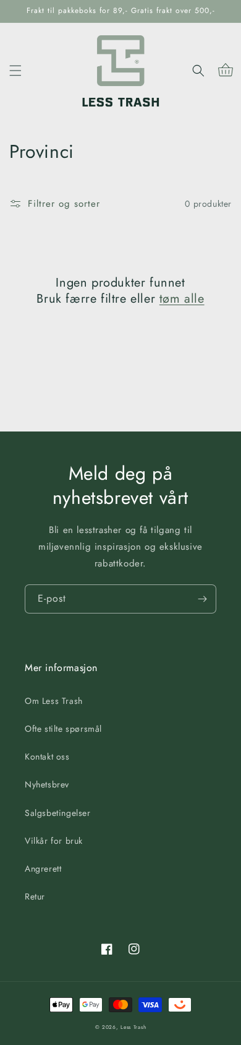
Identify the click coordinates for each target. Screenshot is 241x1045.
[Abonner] (202, 599)
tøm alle (182, 299)
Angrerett (43, 868)
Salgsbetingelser (58, 813)
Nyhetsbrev (47, 784)
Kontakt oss (47, 756)
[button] (15, 70)
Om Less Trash (54, 701)
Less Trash (133, 1027)
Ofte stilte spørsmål (63, 728)
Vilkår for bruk (54, 841)
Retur (35, 896)
